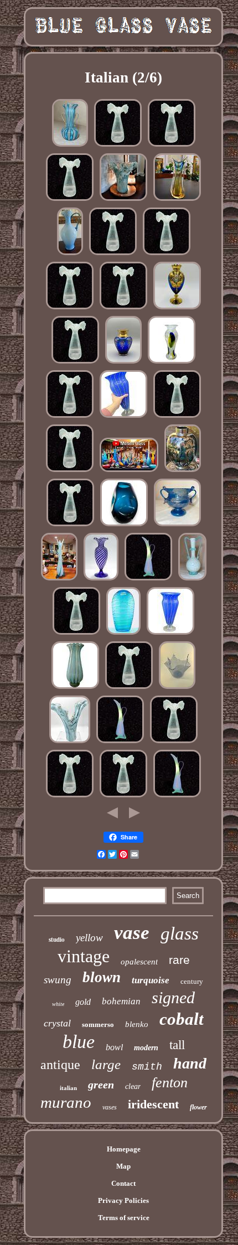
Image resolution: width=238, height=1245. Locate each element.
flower (198, 1107)
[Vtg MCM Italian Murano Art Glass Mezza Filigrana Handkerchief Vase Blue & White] (177, 688)
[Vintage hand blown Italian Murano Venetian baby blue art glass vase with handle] (192, 580)
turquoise (150, 980)
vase (131, 932)
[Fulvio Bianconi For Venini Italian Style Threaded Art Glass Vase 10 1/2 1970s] (123, 634)
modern (146, 1048)
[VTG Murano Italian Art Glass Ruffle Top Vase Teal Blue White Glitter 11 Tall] (123, 200)
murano (65, 1102)
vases (109, 1107)
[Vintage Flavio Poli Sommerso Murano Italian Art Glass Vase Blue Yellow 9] (177, 200)
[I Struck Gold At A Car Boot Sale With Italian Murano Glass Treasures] (129, 472)
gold (83, 1002)
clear (133, 1086)
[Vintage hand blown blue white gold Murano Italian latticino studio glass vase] (70, 146)
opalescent (139, 961)
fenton (170, 1083)
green (101, 1084)
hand (189, 1063)
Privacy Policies (123, 1200)
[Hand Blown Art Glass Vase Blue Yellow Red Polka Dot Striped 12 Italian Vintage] (123, 417)
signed (173, 997)
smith (147, 1066)
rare (179, 959)
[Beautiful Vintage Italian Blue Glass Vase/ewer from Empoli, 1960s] (70, 255)
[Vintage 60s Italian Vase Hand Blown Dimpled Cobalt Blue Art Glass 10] (124, 526)
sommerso (98, 1024)
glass (180, 933)
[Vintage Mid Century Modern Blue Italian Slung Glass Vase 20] (59, 580)
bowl (114, 1047)
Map (123, 1166)
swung (57, 979)
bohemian (121, 1001)
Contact (123, 1183)
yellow (89, 937)
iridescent (153, 1104)
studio (57, 939)
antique (60, 1064)
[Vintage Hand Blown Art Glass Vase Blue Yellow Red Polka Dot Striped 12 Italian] (170, 634)
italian (68, 1088)
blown (101, 977)
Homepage (124, 1149)
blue (79, 1041)
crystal (57, 1023)
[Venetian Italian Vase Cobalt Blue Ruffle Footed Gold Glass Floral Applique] (177, 309)
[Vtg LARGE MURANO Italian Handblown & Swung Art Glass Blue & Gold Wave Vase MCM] (69, 743)
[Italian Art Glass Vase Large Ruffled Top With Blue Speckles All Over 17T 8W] (118, 146)
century (191, 981)
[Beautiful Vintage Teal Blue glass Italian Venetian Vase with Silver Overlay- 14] (182, 472)
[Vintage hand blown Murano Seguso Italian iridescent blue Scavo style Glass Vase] (177, 526)
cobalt (181, 1019)
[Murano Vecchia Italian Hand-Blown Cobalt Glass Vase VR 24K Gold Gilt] (123, 363)
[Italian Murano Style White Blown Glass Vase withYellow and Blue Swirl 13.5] (172, 363)
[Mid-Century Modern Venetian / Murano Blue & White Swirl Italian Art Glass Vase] (101, 580)
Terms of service (123, 1217)
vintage (84, 956)
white (58, 1004)
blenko (136, 1024)
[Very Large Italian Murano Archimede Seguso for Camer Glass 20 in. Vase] (75, 688)
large (106, 1064)
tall (177, 1045)
